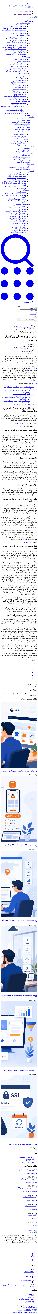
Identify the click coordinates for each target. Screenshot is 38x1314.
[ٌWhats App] (32, 1259)
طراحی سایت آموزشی (19, 92)
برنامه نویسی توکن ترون (18, 31)
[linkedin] (32, 1254)
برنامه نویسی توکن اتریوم (18, 33)
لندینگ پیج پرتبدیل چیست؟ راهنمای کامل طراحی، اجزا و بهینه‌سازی (20, 1070)
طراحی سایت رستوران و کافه (17, 90)
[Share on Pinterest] (32, 673)
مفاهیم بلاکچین (21, 192)
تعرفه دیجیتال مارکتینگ (23, 151)
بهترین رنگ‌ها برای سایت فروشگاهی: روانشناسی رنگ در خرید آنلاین (20, 771)
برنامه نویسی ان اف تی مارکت (16, 178)
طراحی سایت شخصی (19, 94)
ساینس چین (30, 1301)
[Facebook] (32, 1246)
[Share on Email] (32, 681)
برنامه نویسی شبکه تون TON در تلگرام (14, 28)
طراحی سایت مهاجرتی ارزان (17, 99)
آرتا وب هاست (29, 1302)
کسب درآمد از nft (32, 1209)
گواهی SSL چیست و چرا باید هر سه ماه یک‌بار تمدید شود (23, 1144)
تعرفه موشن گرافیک (23, 162)
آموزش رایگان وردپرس (19, 226)
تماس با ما (30, 164)
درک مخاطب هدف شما (21, 394)
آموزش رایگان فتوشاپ (19, 230)
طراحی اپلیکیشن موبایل (19, 104)
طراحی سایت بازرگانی (19, 85)
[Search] (17, 266)
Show (31, 383)
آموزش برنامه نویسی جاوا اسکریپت (15, 211)
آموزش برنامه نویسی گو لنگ (17, 213)
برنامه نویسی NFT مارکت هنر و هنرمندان (13, 47)
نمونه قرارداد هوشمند (31, 1200)
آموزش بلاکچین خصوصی (18, 136)
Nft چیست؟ (34, 1218)
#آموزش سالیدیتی (28, 1160)
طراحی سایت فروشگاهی (18, 82)
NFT (28, 43)
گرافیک (31, 153)
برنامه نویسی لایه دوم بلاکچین (17, 64)
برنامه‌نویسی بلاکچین (20, 63)
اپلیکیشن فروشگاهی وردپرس (14, 110)
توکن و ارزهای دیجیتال (23, 23)
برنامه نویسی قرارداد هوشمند (17, 66)
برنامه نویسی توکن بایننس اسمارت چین (14, 30)
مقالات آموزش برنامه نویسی (21, 122)
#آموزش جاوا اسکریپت (27, 1157)
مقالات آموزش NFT (20, 138)
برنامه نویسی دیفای (24, 73)
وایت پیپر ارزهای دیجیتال (18, 145)
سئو (32, 146)
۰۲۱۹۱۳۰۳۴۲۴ (29, 1272)
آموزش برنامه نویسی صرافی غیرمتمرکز (14, 181)
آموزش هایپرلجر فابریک (19, 179)
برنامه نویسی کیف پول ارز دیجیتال (15, 37)
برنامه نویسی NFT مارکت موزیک (16, 45)
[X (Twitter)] (32, 1249)
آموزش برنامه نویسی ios (18, 219)
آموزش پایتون (22, 209)
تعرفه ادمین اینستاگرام (23, 150)
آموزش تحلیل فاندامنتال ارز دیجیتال (15, 193)
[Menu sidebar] (17, 299)
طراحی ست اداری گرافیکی (21, 157)
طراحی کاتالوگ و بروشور (22, 158)
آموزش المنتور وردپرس (22, 125)
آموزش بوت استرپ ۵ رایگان (17, 207)
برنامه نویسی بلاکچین (23, 61)
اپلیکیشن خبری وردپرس (15, 111)
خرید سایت (22, 78)
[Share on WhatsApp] (32, 678)
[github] (32, 1262)
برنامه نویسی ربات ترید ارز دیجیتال (15, 38)
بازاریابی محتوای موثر (26, 395)
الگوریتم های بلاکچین (20, 134)
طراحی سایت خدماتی (19, 89)
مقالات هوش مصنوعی (23, 127)
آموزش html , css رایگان (19, 206)
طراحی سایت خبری (20, 80)
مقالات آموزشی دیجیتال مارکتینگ (23, 327)
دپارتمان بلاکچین (29, 21)
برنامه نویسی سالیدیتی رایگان (17, 176)
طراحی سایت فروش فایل (18, 83)
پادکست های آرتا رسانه (23, 169)
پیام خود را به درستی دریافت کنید (23, 404)
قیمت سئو (27, 148)
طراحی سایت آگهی (20, 87)
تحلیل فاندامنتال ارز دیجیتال (18, 143)
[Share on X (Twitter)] (32, 671)
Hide (35, 383)
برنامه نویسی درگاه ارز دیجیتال (16, 40)
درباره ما (27, 165)
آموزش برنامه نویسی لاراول (17, 216)
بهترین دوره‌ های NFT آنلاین (30, 1173)
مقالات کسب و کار (24, 131)
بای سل (31, 1294)
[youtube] (32, 1257)
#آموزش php (30, 1159)
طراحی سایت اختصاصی (22, 101)
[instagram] (32, 1251)
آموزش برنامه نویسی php (18, 214)
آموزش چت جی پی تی (19, 223)
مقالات (31, 117)
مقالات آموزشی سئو (23, 120)
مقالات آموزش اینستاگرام (22, 124)
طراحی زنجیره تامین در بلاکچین (16, 70)
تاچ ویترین (31, 1297)
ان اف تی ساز (29, 1295)
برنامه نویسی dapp (20, 59)
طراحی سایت (29, 75)
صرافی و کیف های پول (23, 35)
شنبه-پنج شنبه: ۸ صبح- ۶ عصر (22, 14)
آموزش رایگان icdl (20, 228)
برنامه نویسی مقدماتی (23, 204)
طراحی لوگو (26, 155)
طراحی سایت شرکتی (19, 97)
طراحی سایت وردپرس (23, 76)
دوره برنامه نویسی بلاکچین (18, 174)
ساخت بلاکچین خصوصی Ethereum (15, 71)
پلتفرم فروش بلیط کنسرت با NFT (15, 50)
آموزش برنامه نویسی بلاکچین (21, 132)
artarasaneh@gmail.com (24, 11)
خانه (32, 325)
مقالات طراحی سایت (23, 118)
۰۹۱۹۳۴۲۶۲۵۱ (26, 3)
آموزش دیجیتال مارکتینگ (18, 232)
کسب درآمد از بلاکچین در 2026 (29, 1191)
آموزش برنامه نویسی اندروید (17, 218)
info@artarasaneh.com (27, 1280)
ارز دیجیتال (26, 139)
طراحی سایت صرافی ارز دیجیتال (16, 42)
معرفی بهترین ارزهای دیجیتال (17, 199)
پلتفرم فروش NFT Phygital (18, 52)
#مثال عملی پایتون (28, 1162)
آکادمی (31, 171)
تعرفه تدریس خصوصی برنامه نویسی (15, 113)
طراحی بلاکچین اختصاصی (18, 68)
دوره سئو (23, 225)
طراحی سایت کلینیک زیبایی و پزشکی (15, 96)
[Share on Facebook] (32, 668)
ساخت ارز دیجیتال (20, 24)
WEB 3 (27, 57)
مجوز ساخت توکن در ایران (30, 1182)
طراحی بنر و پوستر (24, 160)
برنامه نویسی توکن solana (18, 26)
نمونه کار (27, 115)
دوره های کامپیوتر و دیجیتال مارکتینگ (18, 221)
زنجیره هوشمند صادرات (26, 1299)
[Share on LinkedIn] (32, 676)
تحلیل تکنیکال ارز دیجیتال (18, 141)
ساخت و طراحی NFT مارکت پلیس (15, 49)
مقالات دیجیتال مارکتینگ (22, 129)
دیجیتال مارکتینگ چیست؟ (20, 423)
